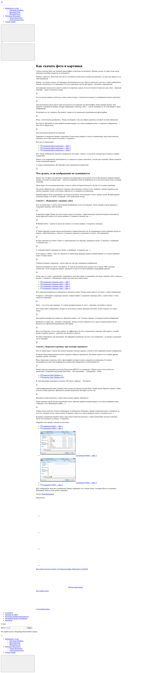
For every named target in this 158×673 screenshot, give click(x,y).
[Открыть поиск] (18, 32)
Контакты (8, 620)
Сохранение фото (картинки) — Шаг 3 (56, 150)
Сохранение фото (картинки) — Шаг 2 (56, 148)
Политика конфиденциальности (17, 616)
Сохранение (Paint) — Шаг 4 (86, 483)
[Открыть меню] (18, 52)
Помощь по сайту (11, 615)
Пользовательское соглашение (16, 618)
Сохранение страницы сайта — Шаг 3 (56, 286)
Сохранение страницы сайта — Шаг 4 (56, 288)
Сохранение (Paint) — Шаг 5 (52, 485)
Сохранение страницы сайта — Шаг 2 (56, 284)
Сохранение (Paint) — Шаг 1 (52, 426)
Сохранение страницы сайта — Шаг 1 (56, 282)
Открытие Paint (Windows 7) (52, 375)
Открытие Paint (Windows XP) (53, 377)
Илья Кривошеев (47, 494)
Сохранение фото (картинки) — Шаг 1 (56, 146)
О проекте (9, 613)
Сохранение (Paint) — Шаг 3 (86, 455)
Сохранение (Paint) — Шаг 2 (52, 428)
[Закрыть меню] (18, 663)
